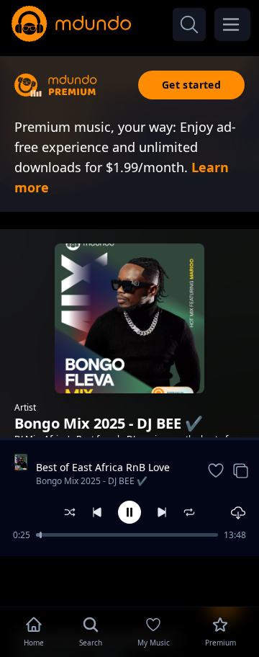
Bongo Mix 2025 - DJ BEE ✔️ (91, 481)
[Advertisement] (129, 580)
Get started (191, 84)
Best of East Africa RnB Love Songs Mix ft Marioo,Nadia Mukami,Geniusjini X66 (103, 467)
